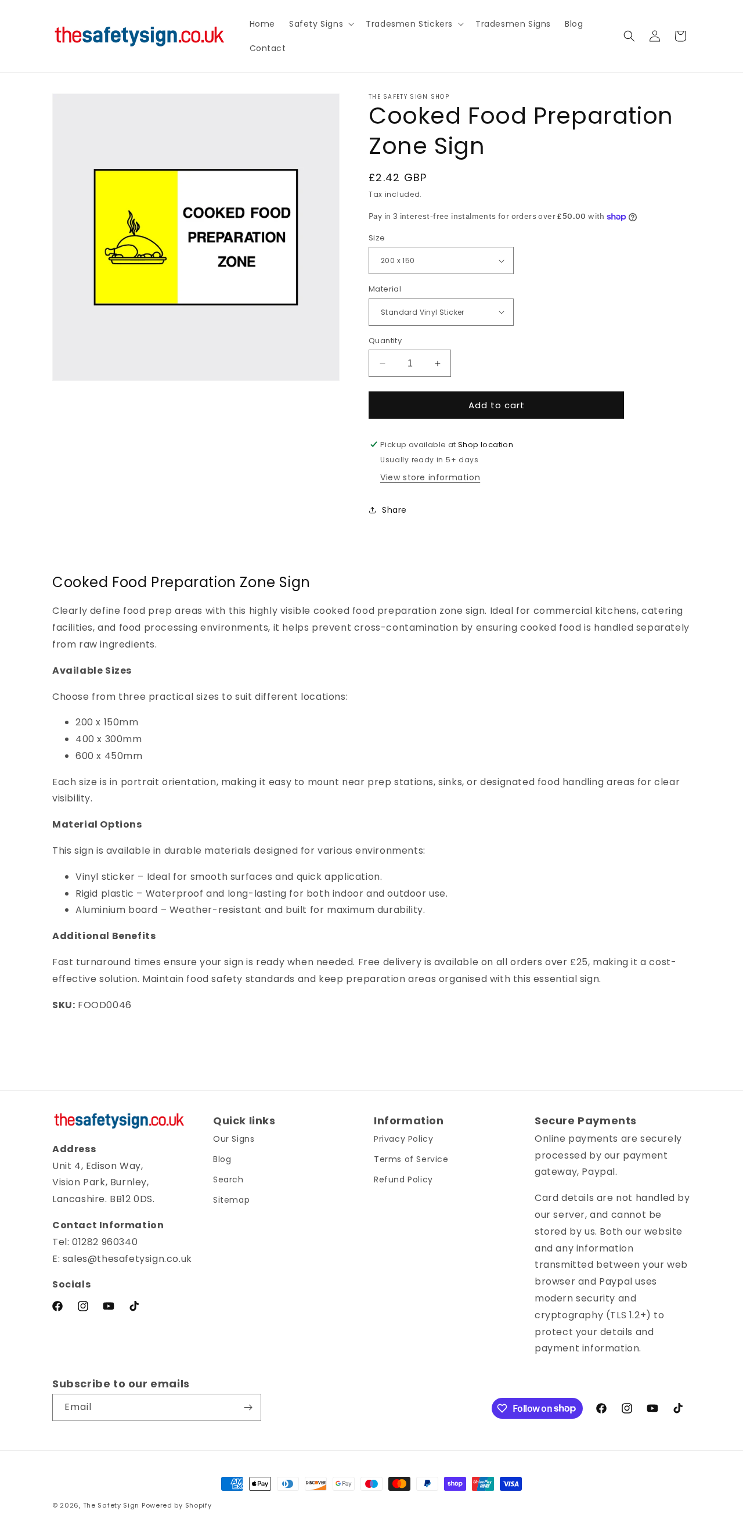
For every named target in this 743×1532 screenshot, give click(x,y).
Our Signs (233, 1139)
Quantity (385, 340)
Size (377, 237)
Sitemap (231, 1200)
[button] (320, 24)
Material (385, 288)
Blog (222, 1159)
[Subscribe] (248, 1407)
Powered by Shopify (177, 1505)
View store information (430, 477)
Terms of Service (411, 1159)
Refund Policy (403, 1179)
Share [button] (394, 510)
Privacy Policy (403, 1139)
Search (228, 1179)
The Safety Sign (111, 1505)
